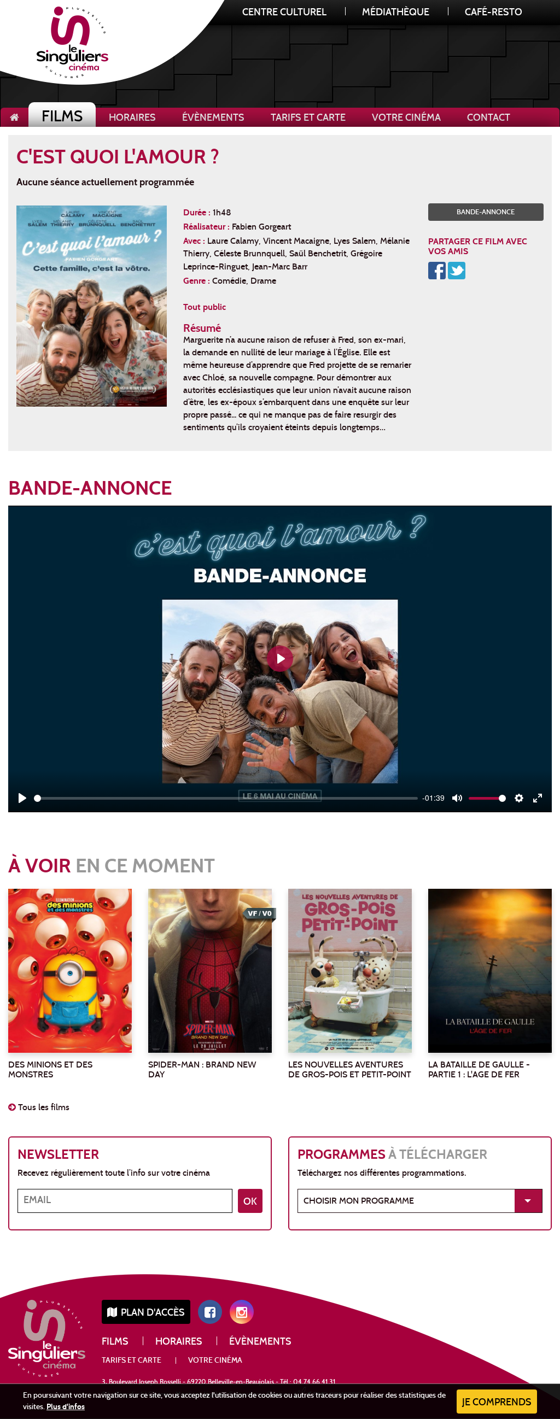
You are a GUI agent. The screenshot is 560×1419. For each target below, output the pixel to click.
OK (250, 1202)
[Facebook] (437, 269)
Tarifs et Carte (308, 118)
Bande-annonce (486, 212)
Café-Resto (493, 13)
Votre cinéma (406, 118)
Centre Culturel (284, 13)
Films (62, 118)
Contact (488, 118)
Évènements (213, 118)
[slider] (226, 798)
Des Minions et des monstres (50, 1070)
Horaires (132, 118)
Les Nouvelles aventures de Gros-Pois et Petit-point (349, 1070)
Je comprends (497, 1403)
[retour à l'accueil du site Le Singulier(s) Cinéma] (14, 117)
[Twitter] (456, 269)
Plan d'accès (152, 1313)
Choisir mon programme (359, 1201)
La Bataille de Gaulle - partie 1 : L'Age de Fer (479, 1070)
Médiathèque (395, 13)
